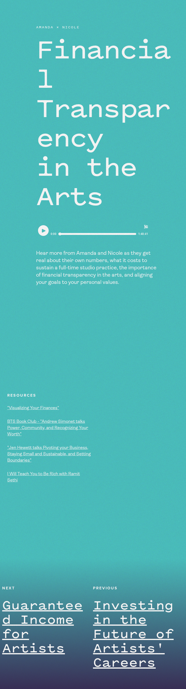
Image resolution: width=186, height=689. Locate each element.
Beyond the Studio (36, 10)
